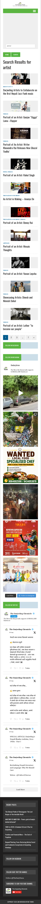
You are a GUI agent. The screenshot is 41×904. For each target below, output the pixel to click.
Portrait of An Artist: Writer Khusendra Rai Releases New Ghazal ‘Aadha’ (20, 147)
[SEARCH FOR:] (20, 45)
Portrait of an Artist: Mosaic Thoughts (16, 248)
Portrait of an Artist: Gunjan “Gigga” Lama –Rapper (20, 119)
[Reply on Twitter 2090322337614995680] (11, 668)
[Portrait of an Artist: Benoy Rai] (20, 215)
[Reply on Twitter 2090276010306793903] (11, 747)
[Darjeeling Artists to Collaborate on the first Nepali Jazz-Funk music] (20, 83)
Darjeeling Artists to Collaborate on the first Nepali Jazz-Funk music (20, 91)
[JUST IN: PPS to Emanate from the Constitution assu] (20, 574)
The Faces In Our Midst (11, 195)
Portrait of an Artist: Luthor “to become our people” (18, 327)
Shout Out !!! (8, 86)
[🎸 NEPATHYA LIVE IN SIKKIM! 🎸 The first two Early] (20, 538)
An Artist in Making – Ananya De (18, 199)
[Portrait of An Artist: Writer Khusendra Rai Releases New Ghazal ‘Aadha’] (20, 137)
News (5, 172)
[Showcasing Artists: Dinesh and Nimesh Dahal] (20, 290)
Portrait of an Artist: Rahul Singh (19, 175)
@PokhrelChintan (24, 775)
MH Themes (31, 902)
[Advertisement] (20, 29)
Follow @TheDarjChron (15, 878)
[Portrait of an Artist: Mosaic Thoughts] (20, 239)
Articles (6, 243)
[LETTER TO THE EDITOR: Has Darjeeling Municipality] (20, 429)
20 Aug (11, 632)
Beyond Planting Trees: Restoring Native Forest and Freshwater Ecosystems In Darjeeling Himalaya (20, 845)
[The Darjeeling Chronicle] (20, 4)
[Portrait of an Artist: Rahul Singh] (20, 168)
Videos (5, 114)
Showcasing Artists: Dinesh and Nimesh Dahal (17, 299)
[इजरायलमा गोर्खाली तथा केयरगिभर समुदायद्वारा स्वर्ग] (20, 501)
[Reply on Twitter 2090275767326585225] (11, 781)
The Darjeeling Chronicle (20, 629)
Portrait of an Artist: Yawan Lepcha (19, 274)
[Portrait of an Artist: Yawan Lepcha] (20, 266)
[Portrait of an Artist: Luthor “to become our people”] (20, 318)
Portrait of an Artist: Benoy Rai (18, 223)
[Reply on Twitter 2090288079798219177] (11, 719)
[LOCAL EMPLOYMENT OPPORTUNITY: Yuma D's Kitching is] (20, 465)
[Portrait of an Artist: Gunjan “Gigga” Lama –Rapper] (20, 110)
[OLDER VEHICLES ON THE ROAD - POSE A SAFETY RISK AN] (20, 393)
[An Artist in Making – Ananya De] (20, 192)
